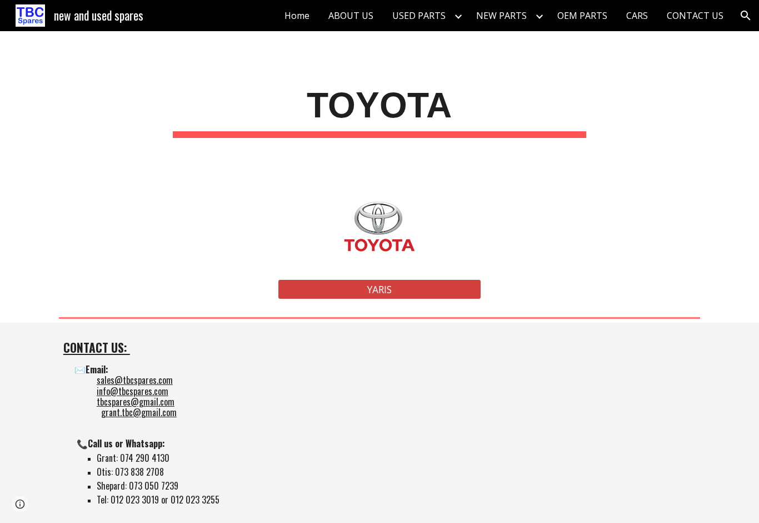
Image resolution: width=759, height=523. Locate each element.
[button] (745, 15)
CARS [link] (637, 15)
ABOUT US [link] (350, 15)
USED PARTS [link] (419, 15)
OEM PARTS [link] (582, 15)
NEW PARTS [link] (501, 15)
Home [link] (296, 15)
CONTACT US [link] (695, 15)
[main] (379, 109)
